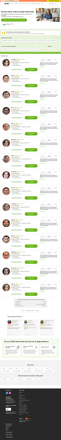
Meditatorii (16, 3)
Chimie (7, 427)
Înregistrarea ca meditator (35, 3)
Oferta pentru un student (22, 406)
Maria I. (45, 321)
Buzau (17, 368)
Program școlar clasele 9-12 (51, 40)
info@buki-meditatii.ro (9, 397)
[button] (59, 1)
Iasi (42, 368)
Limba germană (9, 437)
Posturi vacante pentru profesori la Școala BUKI (24, 401)
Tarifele (20, 403)
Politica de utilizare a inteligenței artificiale (24, 413)
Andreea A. (14, 321)
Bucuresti (10, 368)
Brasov (4, 368)
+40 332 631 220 (10, 400)
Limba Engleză (9, 432)
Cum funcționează (22, 3)
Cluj (22, 368)
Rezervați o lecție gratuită (31, 69)
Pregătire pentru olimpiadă (7, 40)
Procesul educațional (22, 398)
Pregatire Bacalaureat (40, 40)
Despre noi (28, 3)
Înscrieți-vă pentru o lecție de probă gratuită (14, 20)
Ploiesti (47, 368)
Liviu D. (29, 321)
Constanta (29, 368)
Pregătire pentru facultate (18, 40)
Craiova (36, 368)
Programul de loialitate (22, 411)
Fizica (7, 429)
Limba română (9, 434)
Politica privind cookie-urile (23, 409)
